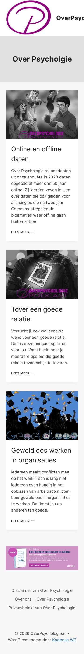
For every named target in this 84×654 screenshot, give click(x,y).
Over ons (23, 599)
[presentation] (42, 114)
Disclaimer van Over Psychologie (42, 590)
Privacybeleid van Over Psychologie (42, 607)
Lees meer (23, 232)
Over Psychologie (53, 599)
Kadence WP (64, 639)
